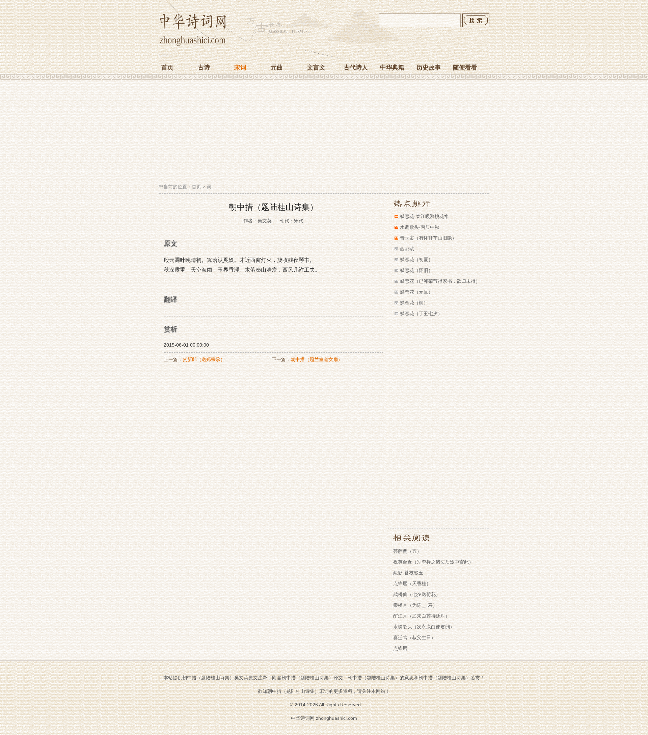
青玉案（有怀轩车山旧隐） (428, 238)
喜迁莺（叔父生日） (414, 637)
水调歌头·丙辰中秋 (419, 227)
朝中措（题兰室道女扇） (317, 359)
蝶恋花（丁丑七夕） (421, 313)
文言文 (316, 67)
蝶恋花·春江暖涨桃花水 (424, 216)
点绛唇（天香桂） (412, 583)
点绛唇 (400, 648)
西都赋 (407, 248)
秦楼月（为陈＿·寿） (415, 605)
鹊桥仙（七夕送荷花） (416, 594)
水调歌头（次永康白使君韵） (424, 626)
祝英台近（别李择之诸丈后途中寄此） (433, 562)
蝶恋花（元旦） (416, 292)
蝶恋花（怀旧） (416, 270)
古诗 (204, 67)
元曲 (277, 67)
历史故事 (428, 67)
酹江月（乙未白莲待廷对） (421, 616)
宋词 (240, 67)
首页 (167, 67)
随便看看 (465, 67)
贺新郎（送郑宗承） (204, 359)
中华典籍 (392, 67)
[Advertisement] (324, 132)
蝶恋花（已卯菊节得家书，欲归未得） (440, 281)
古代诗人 (356, 67)
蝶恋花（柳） (414, 302)
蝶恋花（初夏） (416, 259)
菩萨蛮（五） (407, 551)
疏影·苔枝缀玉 (408, 572)
